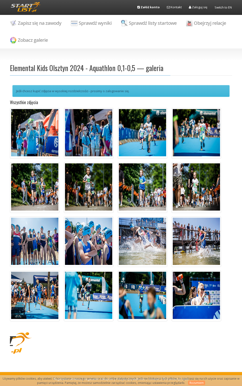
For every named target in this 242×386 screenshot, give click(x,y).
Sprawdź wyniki (95, 23)
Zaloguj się (199, 7)
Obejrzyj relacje (210, 23)
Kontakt (176, 7)
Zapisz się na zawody (39, 23)
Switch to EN (223, 7)
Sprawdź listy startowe (153, 23)
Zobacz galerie (33, 40)
